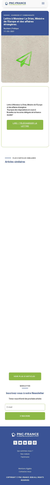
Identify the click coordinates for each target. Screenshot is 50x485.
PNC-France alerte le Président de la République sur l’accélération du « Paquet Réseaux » (24, 335)
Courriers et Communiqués (22, 15)
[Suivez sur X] (15, 443)
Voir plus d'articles (24, 376)
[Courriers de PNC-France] (25, 82)
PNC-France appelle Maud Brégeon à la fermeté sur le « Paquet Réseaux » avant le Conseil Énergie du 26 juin (24, 270)
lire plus (10, 232)
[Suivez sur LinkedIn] (25, 443)
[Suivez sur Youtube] (20, 443)
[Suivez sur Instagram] (35, 443)
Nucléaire (7, 28)
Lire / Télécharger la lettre (25, 124)
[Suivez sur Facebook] (30, 443)
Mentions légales (25, 468)
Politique (15, 28)
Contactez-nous (25, 471)
